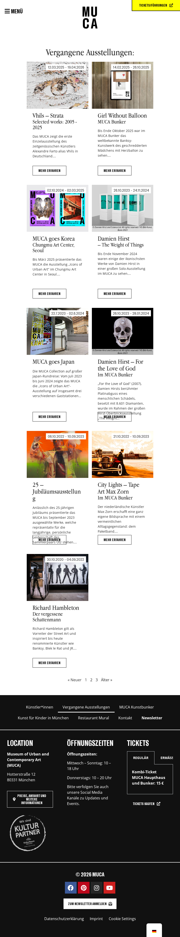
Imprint (96, 918)
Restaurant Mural (93, 717)
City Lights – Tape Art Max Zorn (122, 490)
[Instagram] (96, 888)
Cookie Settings (122, 918)
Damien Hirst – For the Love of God (118, 367)
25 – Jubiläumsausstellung (57, 490)
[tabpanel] (150, 779)
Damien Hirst (122, 244)
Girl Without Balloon (122, 121)
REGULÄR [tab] (140, 757)
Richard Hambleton (57, 613)
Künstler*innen (39, 707)
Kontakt (125, 717)
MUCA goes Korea (57, 244)
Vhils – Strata (57, 121)
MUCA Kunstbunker (136, 707)
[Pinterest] (84, 888)
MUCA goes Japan (57, 367)
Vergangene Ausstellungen (86, 707)
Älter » (106, 679)
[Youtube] (109, 888)
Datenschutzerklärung (64, 918)
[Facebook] (71, 888)
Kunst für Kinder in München (43, 717)
